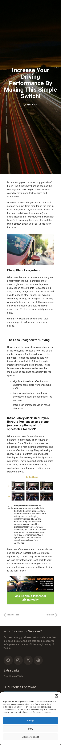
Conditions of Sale (13, 676)
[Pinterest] (38, 660)
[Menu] (56, 5)
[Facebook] (8, 660)
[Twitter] (28, 660)
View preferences (30, 737)
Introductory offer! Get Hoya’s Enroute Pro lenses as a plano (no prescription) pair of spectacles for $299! (28, 423)
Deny (30, 728)
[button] (56, 695)
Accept (30, 720)
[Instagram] (18, 660)
